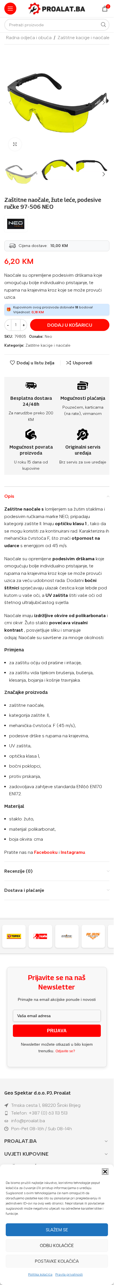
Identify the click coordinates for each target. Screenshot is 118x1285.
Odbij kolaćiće (57, 1245)
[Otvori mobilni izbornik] (10, 8)
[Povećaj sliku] (15, 144)
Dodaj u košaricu (69, 325)
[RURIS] (71, 936)
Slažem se (57, 1229)
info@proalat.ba (28, 1120)
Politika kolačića (40, 1274)
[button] (105, 1171)
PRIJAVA (57, 1030)
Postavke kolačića (57, 1261)
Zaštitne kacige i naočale (83, 37)
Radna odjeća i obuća (29, 37)
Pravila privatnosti (69, 1274)
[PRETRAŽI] (103, 25)
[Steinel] (45, 936)
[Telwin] (18, 936)
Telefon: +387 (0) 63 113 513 (39, 1113)
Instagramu (73, 852)
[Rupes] (98, 936)
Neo (48, 336)
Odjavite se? (65, 1051)
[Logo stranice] (57, 8)
